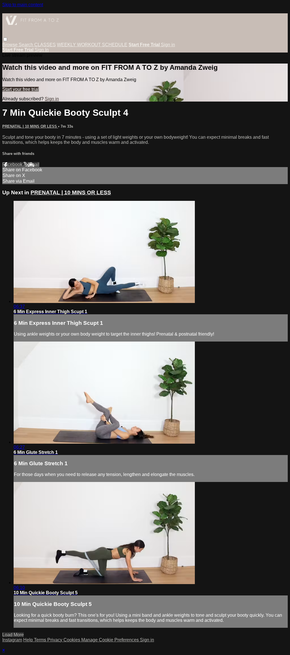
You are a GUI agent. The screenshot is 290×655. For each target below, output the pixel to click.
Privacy (55, 639)
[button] (5, 39)
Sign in (168, 44)
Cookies (72, 639)
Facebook (13, 164)
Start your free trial (20, 89)
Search (26, 44)
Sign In (42, 49)
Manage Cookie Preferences (110, 639)
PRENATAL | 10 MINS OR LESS (30, 126)
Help (28, 639)
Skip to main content (22, 4)
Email (33, 164)
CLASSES (45, 44)
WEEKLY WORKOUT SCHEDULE (92, 44)
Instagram (12, 639)
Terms (40, 639)
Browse (10, 44)
